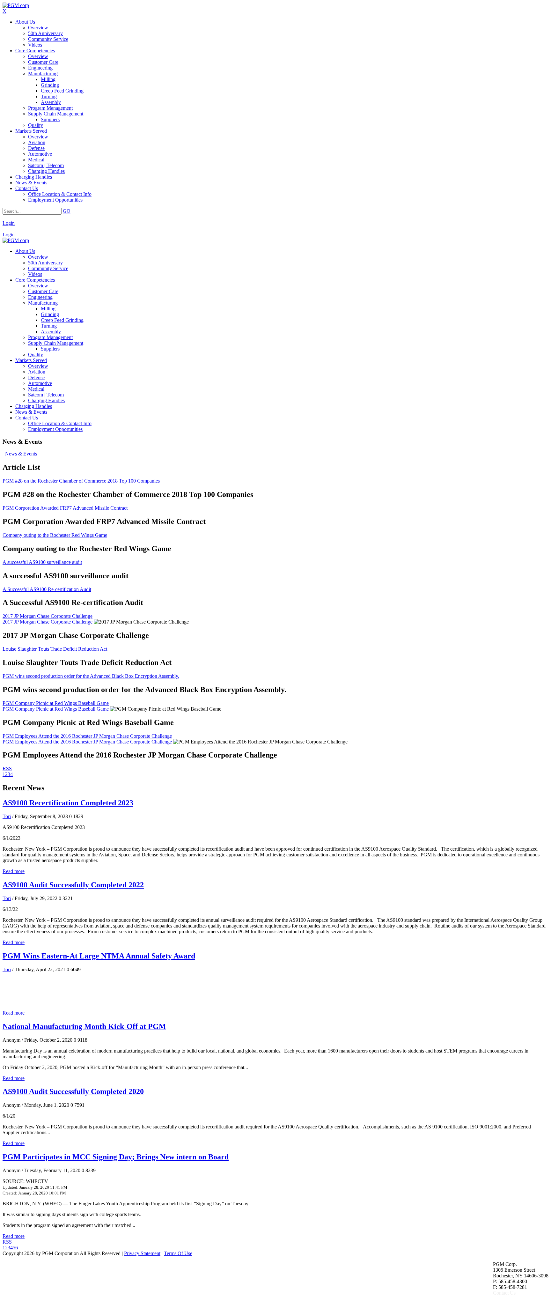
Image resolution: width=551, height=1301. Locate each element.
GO (66, 211)
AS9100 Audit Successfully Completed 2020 (73, 1091)
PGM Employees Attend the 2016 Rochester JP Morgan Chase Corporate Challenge (87, 736)
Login (9, 223)
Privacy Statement (142, 1253)
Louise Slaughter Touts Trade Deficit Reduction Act (55, 649)
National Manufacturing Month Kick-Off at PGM (84, 1026)
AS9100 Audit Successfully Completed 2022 (73, 885)
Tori (7, 816)
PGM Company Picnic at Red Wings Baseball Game (56, 703)
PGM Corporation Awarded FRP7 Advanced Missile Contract (65, 508)
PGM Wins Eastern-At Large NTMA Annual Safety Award (99, 956)
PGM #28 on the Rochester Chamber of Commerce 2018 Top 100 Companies (81, 481)
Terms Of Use (178, 1253)
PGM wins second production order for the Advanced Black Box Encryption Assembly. (91, 676)
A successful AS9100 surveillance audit (42, 562)
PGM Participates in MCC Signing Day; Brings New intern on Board (116, 1157)
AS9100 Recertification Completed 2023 (68, 803)
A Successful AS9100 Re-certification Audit (47, 589)
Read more (14, 871)
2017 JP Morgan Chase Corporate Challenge (47, 616)
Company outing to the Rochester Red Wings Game (55, 535)
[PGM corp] (16, 5)
